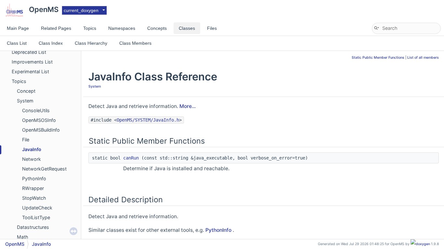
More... (187, 106)
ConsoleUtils (36, 110)
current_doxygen (81, 10)
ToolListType (36, 217)
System (25, 100)
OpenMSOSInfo (39, 120)
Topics (19, 81)
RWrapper (33, 188)
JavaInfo (31, 149)
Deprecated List (29, 52)
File (25, 139)
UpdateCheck (37, 207)
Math (22, 237)
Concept (26, 91)
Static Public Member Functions (378, 57)
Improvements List (32, 62)
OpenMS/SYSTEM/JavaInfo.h (148, 120)
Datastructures (33, 227)
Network (31, 159)
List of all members (423, 57)
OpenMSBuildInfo (41, 130)
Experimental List (30, 71)
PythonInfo (34, 178)
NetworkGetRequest (44, 169)
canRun (131, 157)
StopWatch (34, 198)
